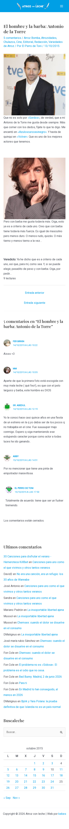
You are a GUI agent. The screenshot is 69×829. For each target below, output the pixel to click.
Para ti (23, 683)
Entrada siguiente (34, 302)
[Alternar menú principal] (61, 6)
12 (8, 775)
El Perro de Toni (24, 488)
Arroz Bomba (32, 38)
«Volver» (22, 136)
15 (34, 775)
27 (16, 787)
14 (25, 775)
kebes (62, 813)
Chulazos (9, 42)
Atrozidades (48, 38)
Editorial (28, 42)
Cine (19, 42)
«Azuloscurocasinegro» (32, 132)
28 (25, 787)
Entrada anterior (34, 292)
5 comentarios (12, 38)
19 (8, 781)
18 (61, 775)
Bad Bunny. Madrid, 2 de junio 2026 (40, 676)
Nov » (16, 797)
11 (61, 769)
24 (52, 781)
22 (34, 781)
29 (34, 787)
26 (8, 787)
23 (43, 781)
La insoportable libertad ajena (45, 610)
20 (16, 781)
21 (25, 781)
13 (16, 775)
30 (43, 787)
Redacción (40, 42)
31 (52, 787)
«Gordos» (34, 117)
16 (43, 775)
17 (52, 775)
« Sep (7, 797)
